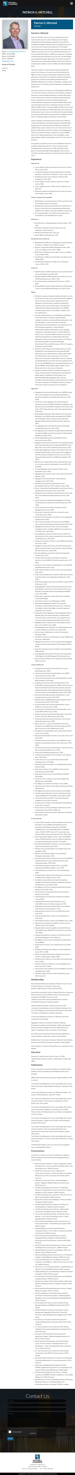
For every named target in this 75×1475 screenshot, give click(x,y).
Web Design (51, 1473)
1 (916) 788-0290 (48, 1468)
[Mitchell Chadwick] (10, 3)
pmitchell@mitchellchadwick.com (16, 51)
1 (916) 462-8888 (32, 1468)
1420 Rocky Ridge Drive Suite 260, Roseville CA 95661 (37, 1465)
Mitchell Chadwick (34, 1473)
